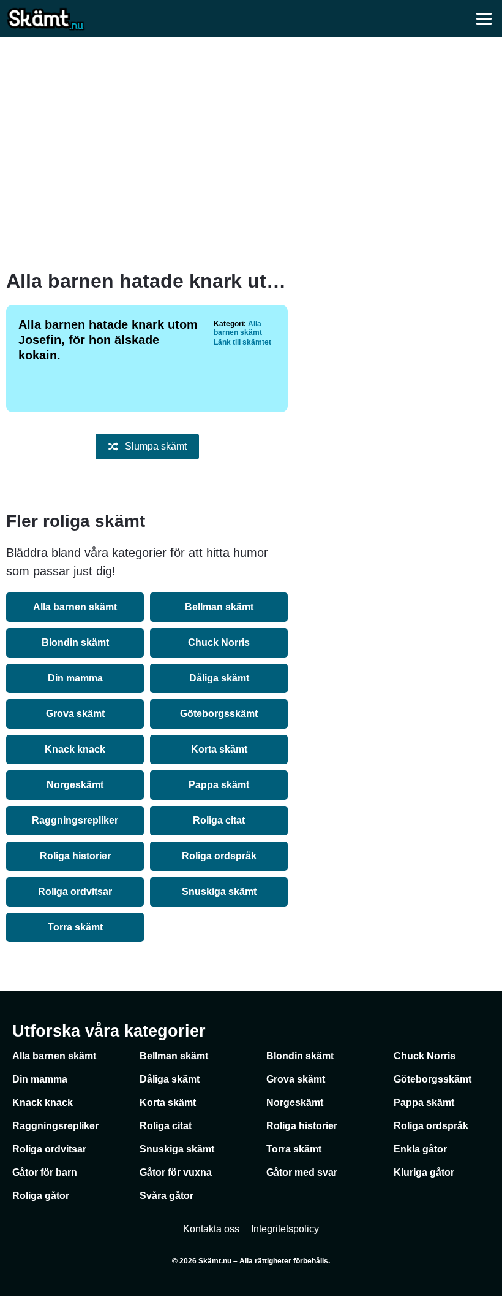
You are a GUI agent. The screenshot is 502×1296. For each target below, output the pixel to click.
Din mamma (75, 678)
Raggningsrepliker (75, 820)
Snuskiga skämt (219, 891)
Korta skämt (219, 749)
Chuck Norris (219, 642)
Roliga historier (75, 856)
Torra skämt (75, 927)
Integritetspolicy (285, 1229)
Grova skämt (75, 713)
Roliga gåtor (40, 1196)
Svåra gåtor (166, 1196)
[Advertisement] (251, 153)
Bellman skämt (219, 607)
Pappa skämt (219, 785)
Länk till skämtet (242, 342)
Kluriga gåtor (424, 1172)
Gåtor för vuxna (176, 1172)
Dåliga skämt (219, 678)
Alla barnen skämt (238, 328)
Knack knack (75, 749)
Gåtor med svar (301, 1172)
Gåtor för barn (44, 1172)
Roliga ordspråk (219, 856)
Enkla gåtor (420, 1149)
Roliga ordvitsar (75, 891)
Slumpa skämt (156, 446)
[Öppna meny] (483, 18)
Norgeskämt (75, 785)
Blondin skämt (75, 642)
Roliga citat (219, 820)
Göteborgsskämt (219, 713)
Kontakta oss (211, 1229)
